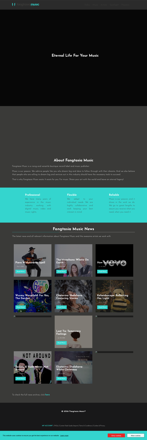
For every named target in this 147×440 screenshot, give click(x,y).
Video (87, 5)
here (47, 395)
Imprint (76, 426)
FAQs (56, 426)
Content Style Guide (65, 426)
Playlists (125, 5)
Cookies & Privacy (99, 426)
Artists (104, 5)
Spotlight (114, 5)
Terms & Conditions (85, 426)
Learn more (64, 435)
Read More (20, 271)
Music (95, 5)
